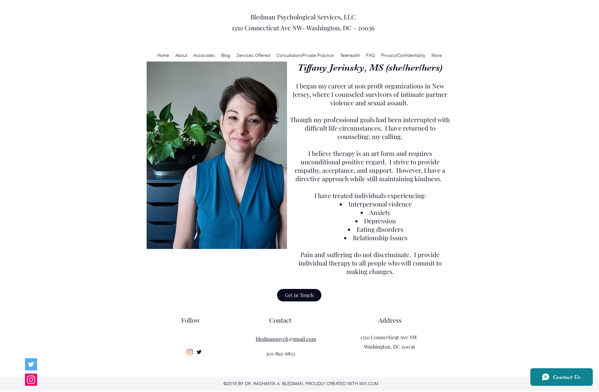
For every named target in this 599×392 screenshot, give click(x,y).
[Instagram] (31, 380)
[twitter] (199, 352)
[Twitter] (31, 364)
